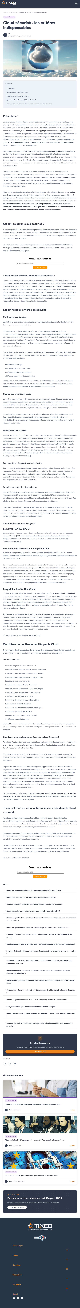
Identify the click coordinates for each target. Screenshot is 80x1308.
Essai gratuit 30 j (40, 1051)
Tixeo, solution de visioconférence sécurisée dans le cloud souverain (29, 104)
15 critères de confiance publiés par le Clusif (21, 100)
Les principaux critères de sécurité (18, 96)
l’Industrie (49, 818)
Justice (59, 818)
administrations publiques (13, 821)
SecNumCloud (29, 593)
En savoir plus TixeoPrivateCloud (16, 858)
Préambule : (11, 88)
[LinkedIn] (5, 1064)
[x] (18, 1298)
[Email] (15, 1064)
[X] (10, 1064)
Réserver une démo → (17, 1207)
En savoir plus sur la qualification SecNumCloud (21, 635)
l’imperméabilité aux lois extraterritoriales (32, 571)
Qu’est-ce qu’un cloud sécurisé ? (17, 92)
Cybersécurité (13, 12)
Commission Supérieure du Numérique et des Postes (25, 580)
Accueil (5, 12)
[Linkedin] (14, 1298)
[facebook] (22, 1298)
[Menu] (76, 3)
